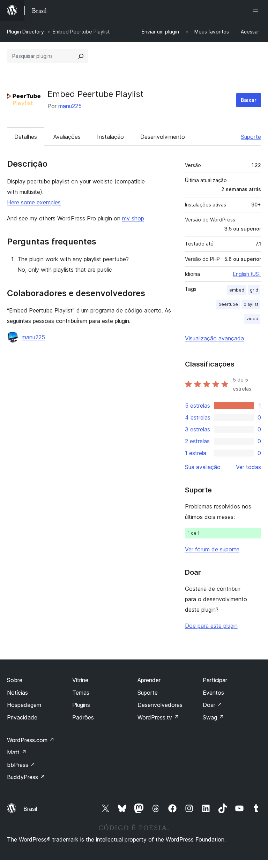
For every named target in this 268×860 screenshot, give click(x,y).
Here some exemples (34, 202)
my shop (133, 218)
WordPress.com (30, 740)
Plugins (81, 704)
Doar (212, 704)
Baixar (248, 100)
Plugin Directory (25, 32)
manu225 (70, 106)
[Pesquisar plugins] (81, 56)
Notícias (17, 692)
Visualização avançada (214, 338)
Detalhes (25, 136)
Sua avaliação (203, 466)
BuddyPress (26, 777)
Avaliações (67, 136)
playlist (251, 304)
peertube (228, 304)
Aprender (149, 680)
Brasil (30, 808)
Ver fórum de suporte (212, 549)
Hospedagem (24, 704)
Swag (213, 717)
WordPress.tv (158, 717)
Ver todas (248, 466)
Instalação (110, 136)
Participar (215, 680)
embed (236, 290)
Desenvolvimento (162, 136)
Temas (80, 692)
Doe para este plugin (211, 625)
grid (254, 290)
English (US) (247, 274)
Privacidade (22, 717)
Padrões (83, 717)
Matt (17, 752)
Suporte (251, 136)
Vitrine (80, 680)
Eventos (213, 692)
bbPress (21, 764)
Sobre (14, 680)
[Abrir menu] (257, 10)
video (252, 318)
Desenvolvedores (160, 704)
